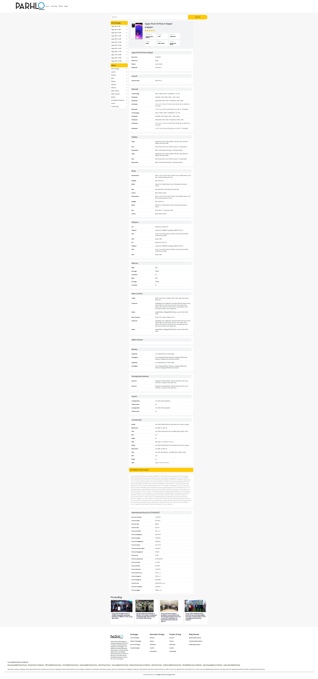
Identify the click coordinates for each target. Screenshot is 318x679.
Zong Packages (135, 648)
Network (113, 75)
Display (113, 81)
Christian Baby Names (195, 641)
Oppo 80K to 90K (116, 58)
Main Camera (115, 91)
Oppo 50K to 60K (116, 48)
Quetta (152, 648)
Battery (113, 97)
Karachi (152, 638)
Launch (113, 72)
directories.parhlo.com (149, 674)
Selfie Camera (115, 94)
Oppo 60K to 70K (116, 51)
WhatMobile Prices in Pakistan (192, 665)
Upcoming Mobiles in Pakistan (212, 665)
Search (197, 17)
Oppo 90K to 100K (116, 61)
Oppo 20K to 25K (116, 33)
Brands (61, 6)
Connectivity (115, 106)
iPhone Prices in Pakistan (36, 665)
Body (112, 78)
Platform (113, 84)
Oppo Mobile (158, 64)
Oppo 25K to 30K (116, 39)
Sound (113, 103)
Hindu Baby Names (194, 644)
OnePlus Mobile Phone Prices (172, 665)
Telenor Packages (135, 641)
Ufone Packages (135, 644)
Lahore (152, 641)
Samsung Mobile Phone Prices (17, 665)
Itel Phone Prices (156, 665)
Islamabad (153, 651)
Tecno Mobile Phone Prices (120, 665)
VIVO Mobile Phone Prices (70, 665)
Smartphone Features (117, 100)
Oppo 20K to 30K (116, 36)
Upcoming (54, 6)
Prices (47, 6)
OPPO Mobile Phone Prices (53, 665)
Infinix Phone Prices (104, 665)
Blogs (66, 6)
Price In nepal (115, 69)
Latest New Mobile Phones (231, 665)
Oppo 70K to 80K (116, 55)
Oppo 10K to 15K (115, 26)
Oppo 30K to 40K (116, 42)
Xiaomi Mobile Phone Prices (88, 665)
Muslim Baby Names (195, 638)
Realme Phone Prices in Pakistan (140, 665)
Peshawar (153, 644)
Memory (113, 87)
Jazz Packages (134, 638)
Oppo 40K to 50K (116, 45)
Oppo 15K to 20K (116, 29)
